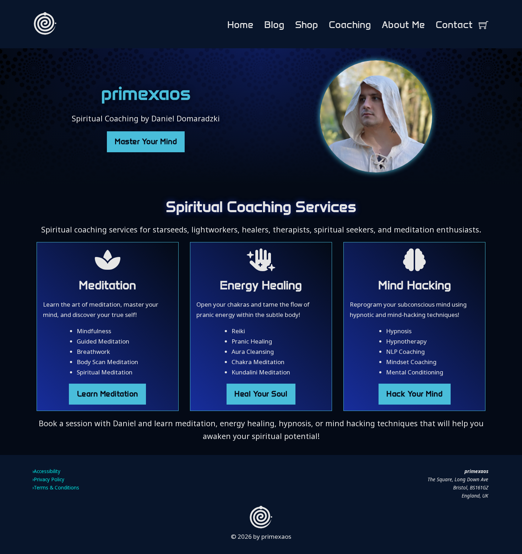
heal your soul (260, 394)
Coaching (350, 25)
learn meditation (107, 394)
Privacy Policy (49, 479)
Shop (306, 25)
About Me (403, 25)
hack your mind (414, 394)
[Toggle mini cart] (483, 25)
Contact (454, 25)
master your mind (146, 141)
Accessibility (47, 471)
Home (240, 25)
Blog (274, 25)
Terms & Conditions (56, 487)
